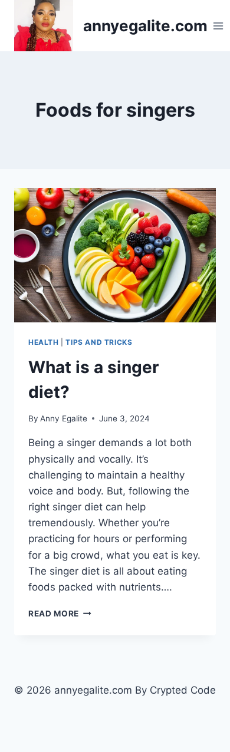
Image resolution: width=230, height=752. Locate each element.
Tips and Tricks (98, 342)
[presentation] (115, 255)
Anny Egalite (63, 418)
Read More (59, 613)
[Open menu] (218, 26)
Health (43, 342)
